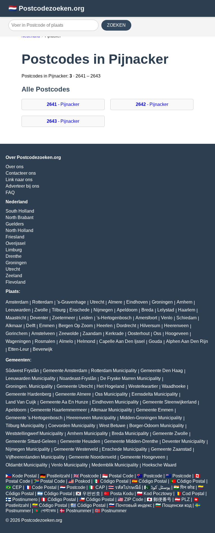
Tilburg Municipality (25, 425)
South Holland (20, 211)
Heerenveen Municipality (91, 417)
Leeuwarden (18, 310)
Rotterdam (42, 302)
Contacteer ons (21, 173)
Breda (147, 310)
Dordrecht (126, 325)
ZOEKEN (116, 25)
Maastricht (16, 317)
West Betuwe (112, 425)
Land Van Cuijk (21, 402)
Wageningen (18, 341)
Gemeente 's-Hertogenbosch (34, 417)
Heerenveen (176, 325)
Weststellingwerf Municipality (34, 433)
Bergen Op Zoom (76, 325)
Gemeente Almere (73, 394)
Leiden (86, 317)
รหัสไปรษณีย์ (128, 487)
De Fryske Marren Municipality (130, 378)
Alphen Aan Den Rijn (187, 341)
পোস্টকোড (48, 510)
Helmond (86, 341)
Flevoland (15, 282)
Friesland (15, 236)
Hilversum (150, 325)
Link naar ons (19, 179)
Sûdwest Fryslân (22, 370)
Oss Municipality (111, 394)
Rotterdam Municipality (114, 370)
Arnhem (184, 302)
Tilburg (59, 310)
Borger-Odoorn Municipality (156, 425)
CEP (17, 487)
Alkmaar (14, 325)
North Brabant (19, 217)
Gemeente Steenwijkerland (169, 402)
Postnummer (18, 510)
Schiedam (186, 317)
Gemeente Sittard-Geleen (31, 441)
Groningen (16, 262)
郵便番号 (162, 499)
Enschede (79, 310)
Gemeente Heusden (80, 441)
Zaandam (92, 333)
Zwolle (41, 310)
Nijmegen (103, 310)
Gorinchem (16, 333)
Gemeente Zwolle (170, 433)
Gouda (155, 341)
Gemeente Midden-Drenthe (131, 441)
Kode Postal (24, 475)
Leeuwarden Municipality (30, 378)
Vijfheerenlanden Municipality (35, 457)
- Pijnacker (63, 104)
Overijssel (15, 243)
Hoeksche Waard (159, 465)
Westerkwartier (143, 386)
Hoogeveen (176, 333)
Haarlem (186, 310)
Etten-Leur (18, 349)
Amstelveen (43, 333)
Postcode (89, 475)
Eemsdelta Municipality (155, 394)
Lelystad (165, 310)
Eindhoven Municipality (115, 402)
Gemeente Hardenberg (28, 394)
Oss (157, 333)
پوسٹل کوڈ (160, 487)
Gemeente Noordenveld (92, 457)
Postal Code (121, 475)
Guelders (15, 224)
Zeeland (14, 275)
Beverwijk (42, 349)
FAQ (10, 192)
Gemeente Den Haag (162, 370)
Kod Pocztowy (158, 493)
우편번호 (91, 493)
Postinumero (25, 499)
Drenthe (14, 256)
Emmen (47, 325)
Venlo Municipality (69, 465)
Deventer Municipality (183, 441)
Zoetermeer (63, 317)
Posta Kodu (122, 493)
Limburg (14, 249)
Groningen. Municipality (29, 386)
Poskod (82, 481)
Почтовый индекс (134, 505)
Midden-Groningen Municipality (151, 417)
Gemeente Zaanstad (171, 449)
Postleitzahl (58, 475)
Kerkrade (115, 333)
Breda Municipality (130, 433)
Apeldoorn (127, 310)
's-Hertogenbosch (114, 317)
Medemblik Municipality (115, 465)
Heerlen (105, 325)
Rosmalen (45, 341)
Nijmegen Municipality (28, 449)
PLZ (185, 499)
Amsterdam (17, 302)
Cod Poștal (193, 493)
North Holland (19, 230)
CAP (100, 487)
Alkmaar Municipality (111, 409)
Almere (115, 302)
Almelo (66, 341)
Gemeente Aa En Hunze (64, 402)
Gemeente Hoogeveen (142, 457)
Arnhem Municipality (87, 433)
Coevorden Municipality (71, 425)
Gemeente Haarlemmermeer (58, 409)
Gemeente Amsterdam (65, 370)
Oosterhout (138, 333)
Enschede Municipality (124, 449)
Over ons (15, 166)
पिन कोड (187, 487)
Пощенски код (176, 505)
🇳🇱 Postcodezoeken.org (46, 8)
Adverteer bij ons (22, 186)
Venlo (166, 317)
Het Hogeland (110, 386)
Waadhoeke (174, 386)
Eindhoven (137, 302)
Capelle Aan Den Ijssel (122, 341)
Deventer (39, 317)
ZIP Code (133, 499)
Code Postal (44, 487)
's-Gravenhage (71, 302)
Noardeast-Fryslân (77, 378)
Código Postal (114, 481)
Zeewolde (69, 333)
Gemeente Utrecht (75, 386)
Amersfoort (146, 317)
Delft (30, 325)
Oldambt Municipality (26, 465)
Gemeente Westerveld (76, 449)
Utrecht (13, 269)
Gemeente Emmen (154, 409)
